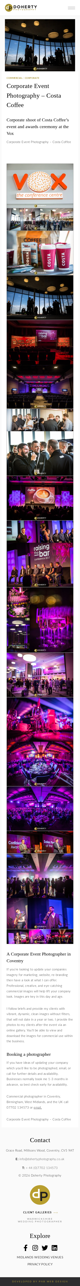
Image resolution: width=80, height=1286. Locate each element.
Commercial (15, 78)
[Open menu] (70, 7)
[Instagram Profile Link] (35, 1248)
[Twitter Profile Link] (45, 1248)
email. (38, 1107)
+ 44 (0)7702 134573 (42, 1168)
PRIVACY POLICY (40, 1264)
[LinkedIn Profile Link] (54, 1248)
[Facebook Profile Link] (25, 1248)
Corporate (32, 78)
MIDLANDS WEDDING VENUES (40, 1257)
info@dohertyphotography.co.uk (41, 1159)
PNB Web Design (53, 1281)
